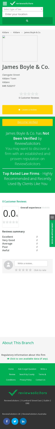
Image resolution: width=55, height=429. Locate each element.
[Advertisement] (27, 308)
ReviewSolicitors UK (11, 414)
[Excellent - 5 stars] (30, 270)
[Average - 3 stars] (23, 270)
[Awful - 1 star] (16, 270)
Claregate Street (11, 74)
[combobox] (22, 9)
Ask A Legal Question (27, 369)
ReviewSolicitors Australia (34, 414)
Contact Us (40, 379)
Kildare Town (9, 78)
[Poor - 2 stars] (20, 270)
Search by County (26, 374)
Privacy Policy (25, 379)
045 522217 (8, 85)
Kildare (6, 82)
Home (11, 369)
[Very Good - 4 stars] (27, 270)
